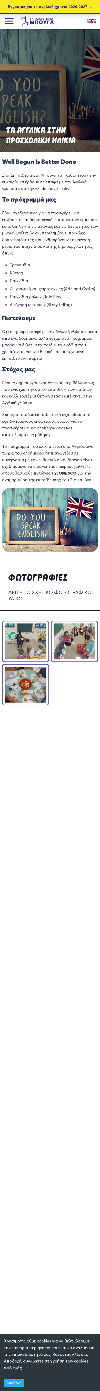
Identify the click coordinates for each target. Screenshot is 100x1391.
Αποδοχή (14, 1382)
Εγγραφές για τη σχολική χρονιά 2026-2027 (47, 7)
